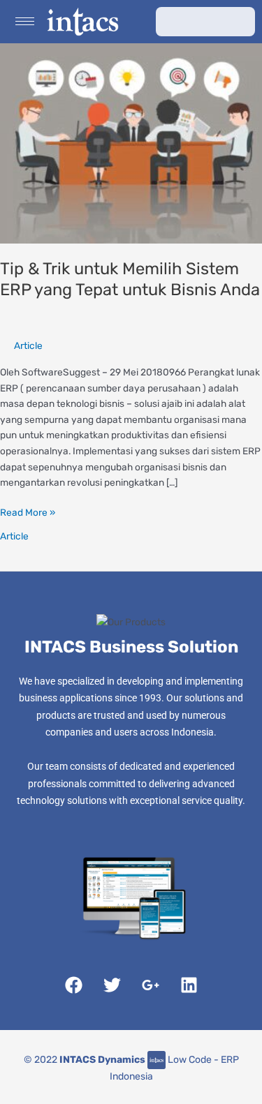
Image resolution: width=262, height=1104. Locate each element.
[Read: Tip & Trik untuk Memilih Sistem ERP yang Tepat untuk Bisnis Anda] (131, 142)
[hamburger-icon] (25, 21)
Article (28, 345)
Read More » (27, 511)
